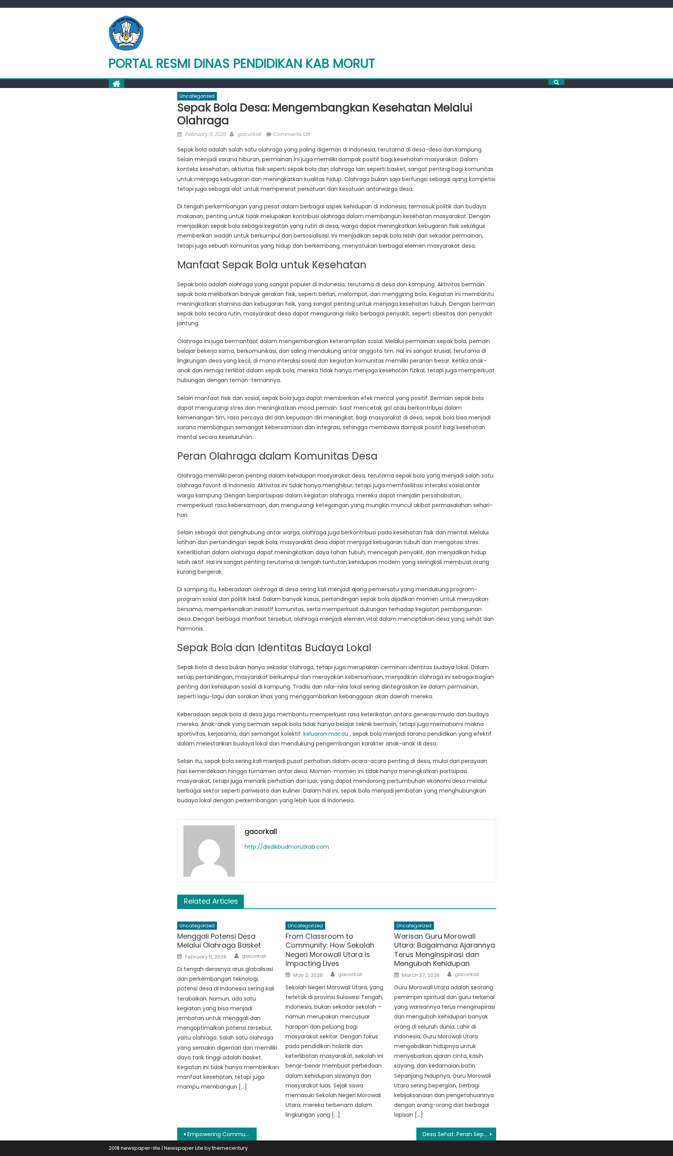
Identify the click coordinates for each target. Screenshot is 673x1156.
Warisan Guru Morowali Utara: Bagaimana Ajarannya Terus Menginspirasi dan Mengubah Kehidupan (444, 950)
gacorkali (249, 134)
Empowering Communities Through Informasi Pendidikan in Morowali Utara (222, 1134)
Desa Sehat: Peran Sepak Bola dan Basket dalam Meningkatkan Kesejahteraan (459, 1134)
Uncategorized (197, 96)
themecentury (230, 1148)
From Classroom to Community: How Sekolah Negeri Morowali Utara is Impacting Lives (329, 950)
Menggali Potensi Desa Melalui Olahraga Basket (219, 941)
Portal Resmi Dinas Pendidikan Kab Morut (242, 63)
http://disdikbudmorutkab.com (287, 847)
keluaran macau (325, 734)
